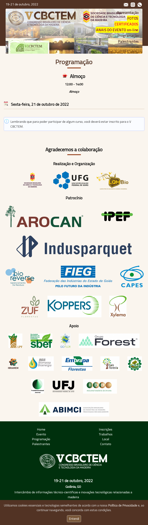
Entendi (74, 518)
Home (41, 429)
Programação (128, 35)
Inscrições (105, 429)
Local (105, 439)
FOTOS (132, 18)
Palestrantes (128, 41)
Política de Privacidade (122, 505)
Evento (41, 434)
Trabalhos (105, 434)
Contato (105, 443)
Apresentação (128, 12)
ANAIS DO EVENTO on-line (117, 30)
